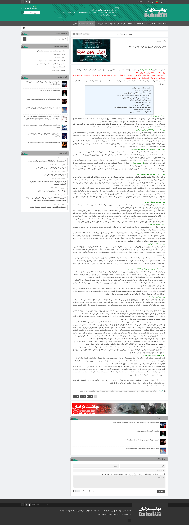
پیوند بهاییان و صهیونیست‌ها (142, 109)
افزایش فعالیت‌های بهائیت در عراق (55, 174)
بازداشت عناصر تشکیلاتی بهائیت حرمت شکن (52, 191)
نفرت (86, 391)
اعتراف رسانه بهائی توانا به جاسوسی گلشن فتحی (51, 168)
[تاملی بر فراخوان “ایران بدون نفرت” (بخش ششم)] (92, 50)
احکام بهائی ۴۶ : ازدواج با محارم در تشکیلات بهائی (51, 64)
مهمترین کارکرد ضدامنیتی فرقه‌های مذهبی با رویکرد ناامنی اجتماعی (44, 135)
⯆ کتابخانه (131, 23)
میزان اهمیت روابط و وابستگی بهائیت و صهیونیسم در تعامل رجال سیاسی (41, 126)
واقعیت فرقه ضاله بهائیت (58, 67)
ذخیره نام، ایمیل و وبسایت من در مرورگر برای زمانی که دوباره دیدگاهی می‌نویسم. (132, 474)
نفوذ (81, 391)
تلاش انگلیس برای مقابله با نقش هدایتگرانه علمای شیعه (134, 95)
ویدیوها (112, 23)
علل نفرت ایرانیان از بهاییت (143, 91)
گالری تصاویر (121, 23)
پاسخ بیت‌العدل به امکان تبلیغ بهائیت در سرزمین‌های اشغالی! (142, 448)
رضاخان (112, 391)
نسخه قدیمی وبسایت (86, 23)
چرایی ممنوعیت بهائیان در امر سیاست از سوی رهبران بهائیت (142, 440)
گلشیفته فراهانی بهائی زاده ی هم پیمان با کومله (52, 61)
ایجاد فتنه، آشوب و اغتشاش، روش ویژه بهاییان (137, 93)
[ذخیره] (77, 34)
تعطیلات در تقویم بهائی (58, 70)
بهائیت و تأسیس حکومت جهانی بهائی (148, 431)
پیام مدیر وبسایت (101, 23)
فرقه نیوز (81, 510)
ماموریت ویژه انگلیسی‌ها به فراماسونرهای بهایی (137, 98)
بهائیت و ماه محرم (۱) (59, 54)
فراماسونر (92, 391)
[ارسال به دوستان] (81, 34)
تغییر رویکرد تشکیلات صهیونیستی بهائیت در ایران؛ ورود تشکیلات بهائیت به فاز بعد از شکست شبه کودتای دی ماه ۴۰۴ (45, 199)
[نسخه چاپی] (74, 34)
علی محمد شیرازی (138, 163)
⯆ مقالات (140, 23)
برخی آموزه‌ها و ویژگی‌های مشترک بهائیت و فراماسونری (44, 142)
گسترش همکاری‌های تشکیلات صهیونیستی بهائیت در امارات (47, 161)
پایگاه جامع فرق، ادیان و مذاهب (111, 510)
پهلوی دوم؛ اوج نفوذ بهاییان (142, 102)
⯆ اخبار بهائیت (150, 23)
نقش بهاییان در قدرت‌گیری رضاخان (140, 100)
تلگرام (75, 23)
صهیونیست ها (104, 391)
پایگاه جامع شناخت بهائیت (68, 510)
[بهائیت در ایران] (155, 12)
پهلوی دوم (119, 391)
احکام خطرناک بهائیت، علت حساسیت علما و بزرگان (51, 51)
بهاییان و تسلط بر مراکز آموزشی (141, 105)
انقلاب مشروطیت (151, 391)
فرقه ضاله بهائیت (146, 69)
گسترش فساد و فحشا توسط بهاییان (140, 112)
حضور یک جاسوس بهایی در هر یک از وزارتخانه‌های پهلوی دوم (132, 107)
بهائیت (125, 391)
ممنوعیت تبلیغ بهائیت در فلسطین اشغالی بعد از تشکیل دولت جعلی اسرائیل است (136, 423)
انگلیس (142, 391)
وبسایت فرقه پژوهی (92, 510)
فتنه (98, 391)
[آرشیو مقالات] (24, 28)
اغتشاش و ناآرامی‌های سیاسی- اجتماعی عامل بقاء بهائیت (48, 207)
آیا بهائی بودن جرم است (58, 57)
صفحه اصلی (164, 2)
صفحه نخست (162, 23)
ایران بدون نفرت (133, 391)
